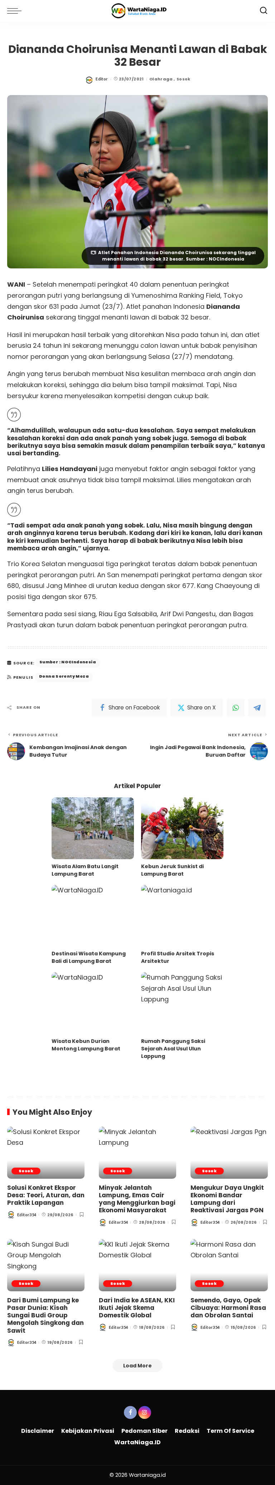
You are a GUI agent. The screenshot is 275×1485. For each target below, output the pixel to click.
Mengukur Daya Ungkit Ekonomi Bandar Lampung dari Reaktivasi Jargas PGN (227, 1199)
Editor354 (26, 1214)
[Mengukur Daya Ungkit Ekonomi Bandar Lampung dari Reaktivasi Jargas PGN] (229, 1153)
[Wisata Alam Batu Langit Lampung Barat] (93, 828)
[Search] (263, 10)
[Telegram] (257, 708)
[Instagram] (144, 1412)
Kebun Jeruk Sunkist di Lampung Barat (172, 870)
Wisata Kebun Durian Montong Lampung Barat (86, 1045)
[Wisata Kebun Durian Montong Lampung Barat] (93, 1003)
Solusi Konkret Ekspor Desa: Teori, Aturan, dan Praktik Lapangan (46, 1195)
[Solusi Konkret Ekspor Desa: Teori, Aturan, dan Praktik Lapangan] (46, 1153)
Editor (102, 78)
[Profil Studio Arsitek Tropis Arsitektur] (182, 916)
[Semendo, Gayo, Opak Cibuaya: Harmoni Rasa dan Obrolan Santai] (229, 1265)
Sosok (183, 79)
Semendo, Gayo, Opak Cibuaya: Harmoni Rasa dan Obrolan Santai (228, 1308)
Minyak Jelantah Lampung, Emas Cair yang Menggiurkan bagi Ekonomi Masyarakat (137, 1199)
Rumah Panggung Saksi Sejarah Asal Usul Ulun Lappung (173, 1049)
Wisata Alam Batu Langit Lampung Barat (85, 870)
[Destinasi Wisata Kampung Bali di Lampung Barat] (93, 916)
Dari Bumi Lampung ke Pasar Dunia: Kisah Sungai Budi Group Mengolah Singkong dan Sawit (45, 1315)
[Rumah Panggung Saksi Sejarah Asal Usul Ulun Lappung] (182, 1003)
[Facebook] (130, 1412)
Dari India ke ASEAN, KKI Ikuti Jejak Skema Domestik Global (137, 1308)
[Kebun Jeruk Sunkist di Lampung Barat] (182, 828)
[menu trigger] (16, 10)
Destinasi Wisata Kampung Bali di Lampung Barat (89, 957)
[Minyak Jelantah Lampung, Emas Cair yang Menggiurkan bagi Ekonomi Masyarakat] (137, 1153)
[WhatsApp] (236, 708)
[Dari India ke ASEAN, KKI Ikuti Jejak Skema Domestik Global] (137, 1265)
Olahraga (161, 79)
